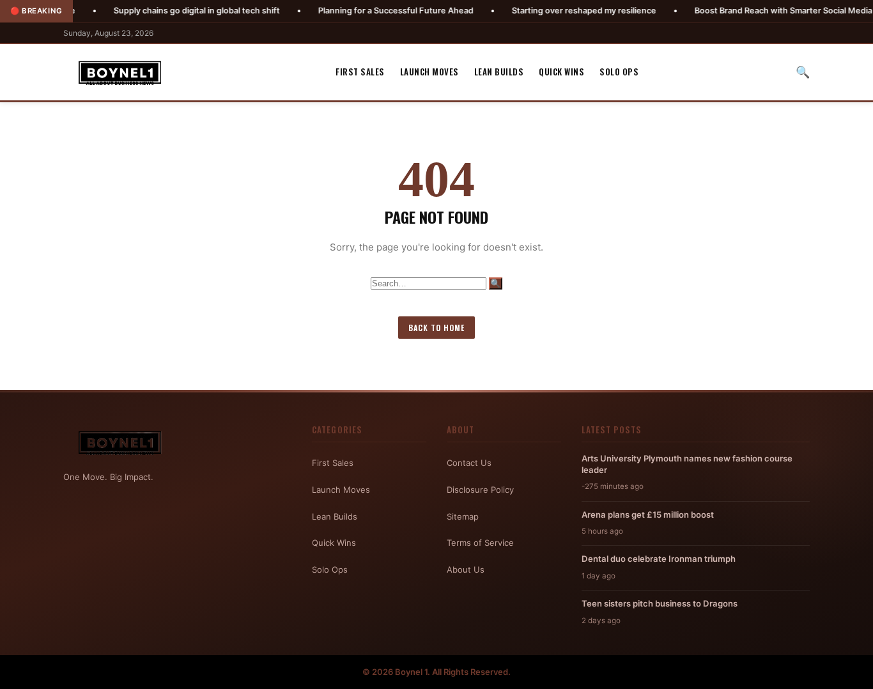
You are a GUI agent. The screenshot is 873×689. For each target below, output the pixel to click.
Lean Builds (499, 71)
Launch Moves (429, 71)
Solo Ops (618, 71)
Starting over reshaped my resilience (558, 10)
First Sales (360, 71)
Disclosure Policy (480, 489)
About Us (465, 569)
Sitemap (463, 516)
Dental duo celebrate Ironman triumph (659, 559)
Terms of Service (480, 543)
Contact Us (469, 463)
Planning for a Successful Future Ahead (369, 10)
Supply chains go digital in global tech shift (171, 10)
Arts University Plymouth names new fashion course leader (687, 464)
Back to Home (436, 327)
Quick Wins (561, 71)
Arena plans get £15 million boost (648, 514)
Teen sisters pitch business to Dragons (660, 603)
